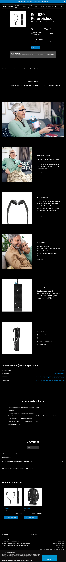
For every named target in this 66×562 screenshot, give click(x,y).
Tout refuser (49, 556)
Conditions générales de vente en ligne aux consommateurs (16, 543)
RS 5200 (6, 510)
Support (42, 6)
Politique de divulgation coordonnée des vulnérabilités (15, 545)
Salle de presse (60, 547)
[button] (56, 6)
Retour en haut (33, 534)
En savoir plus (50, 54)
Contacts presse (60, 545)
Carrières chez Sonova (58, 543)
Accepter (49, 559)
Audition (24, 6)
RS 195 (25, 510)
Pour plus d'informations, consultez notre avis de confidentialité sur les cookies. (17, 560)
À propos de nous (60, 541)
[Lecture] (4, 134)
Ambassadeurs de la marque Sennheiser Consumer (52, 549)
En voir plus (40, 172)
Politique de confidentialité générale (10, 541)
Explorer (37, 6)
